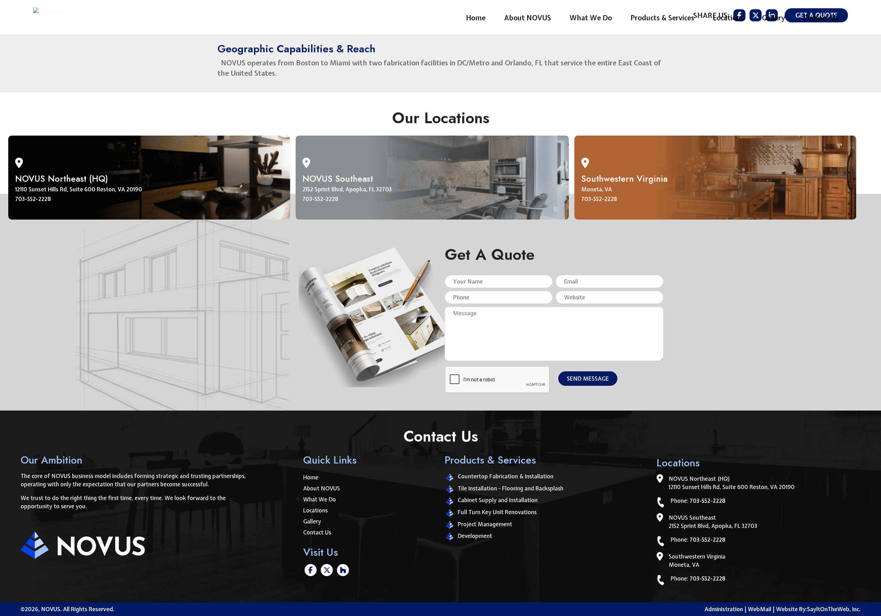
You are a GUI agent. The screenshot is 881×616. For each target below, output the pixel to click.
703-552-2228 (33, 199)
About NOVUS (527, 17)
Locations (728, 17)
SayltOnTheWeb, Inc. (833, 609)
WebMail (761, 609)
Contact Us (821, 17)
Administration (723, 609)
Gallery (773, 17)
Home (476, 17)
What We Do (591, 17)
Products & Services (662, 17)
